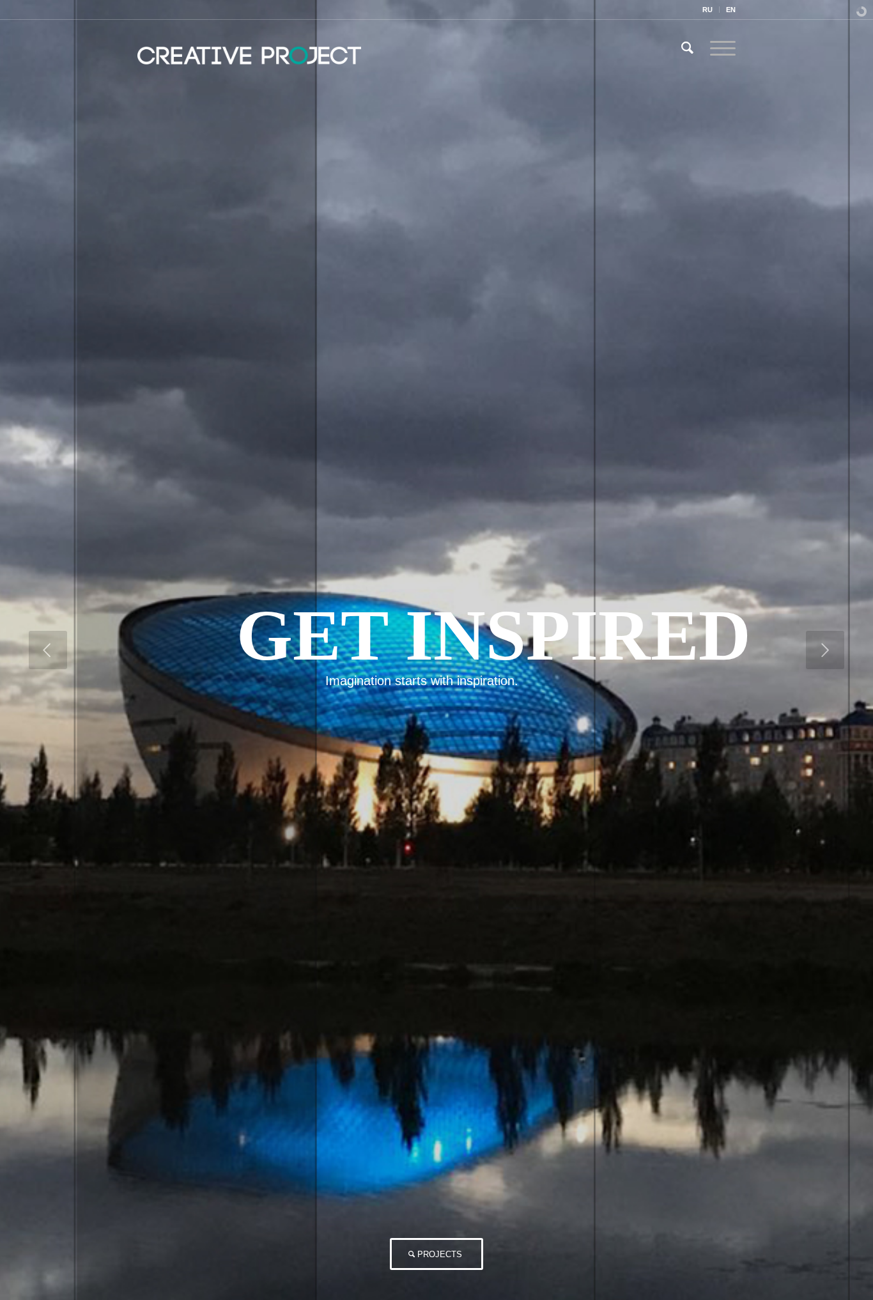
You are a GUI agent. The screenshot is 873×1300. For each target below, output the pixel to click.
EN (731, 9)
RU (707, 9)
